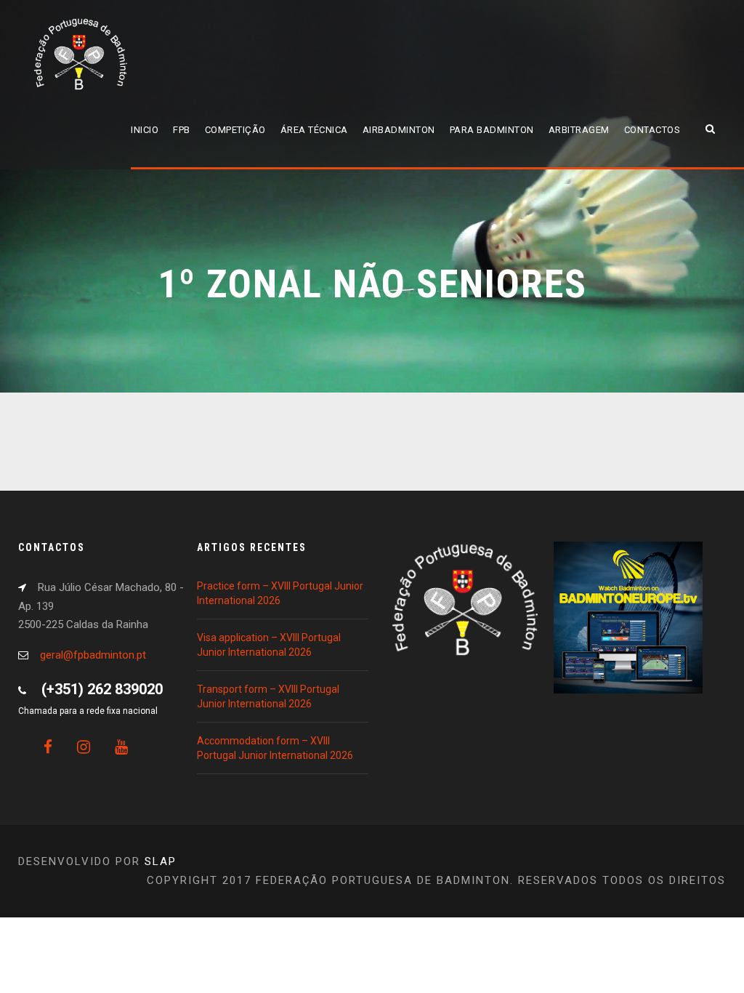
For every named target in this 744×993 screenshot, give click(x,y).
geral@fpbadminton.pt (93, 655)
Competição (235, 129)
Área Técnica (314, 129)
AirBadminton (399, 129)
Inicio (144, 129)
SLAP (161, 861)
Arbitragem (579, 129)
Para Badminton (492, 129)
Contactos (652, 129)
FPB (181, 129)
